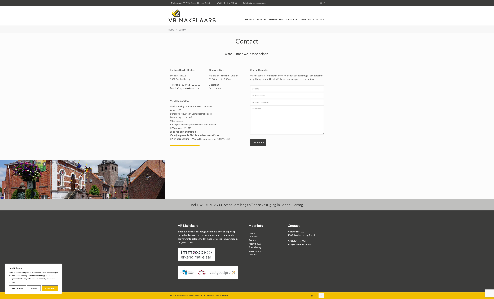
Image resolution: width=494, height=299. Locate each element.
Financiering (255, 247)
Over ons (253, 236)
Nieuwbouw (255, 243)
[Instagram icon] (321, 3)
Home (171, 30)
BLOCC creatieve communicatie (214, 295)
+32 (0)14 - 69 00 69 (228, 3)
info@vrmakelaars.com (256, 3)
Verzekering (255, 250)
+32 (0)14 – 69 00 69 (190, 84)
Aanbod (252, 240)
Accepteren (50, 288)
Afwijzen (33, 288)
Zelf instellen (17, 288)
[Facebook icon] (324, 3)
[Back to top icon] (321, 295)
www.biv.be (213, 135)
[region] (33, 279)
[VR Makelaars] (192, 15)
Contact (183, 30)
